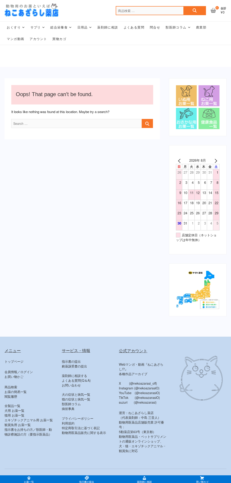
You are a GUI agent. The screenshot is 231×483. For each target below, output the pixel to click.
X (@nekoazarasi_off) (138, 383)
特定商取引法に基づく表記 (81, 428)
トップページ (14, 361)
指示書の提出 (71, 361)
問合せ (155, 27)
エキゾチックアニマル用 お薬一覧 (29, 420)
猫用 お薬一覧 (14, 415)
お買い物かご (14, 376)
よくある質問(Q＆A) (76, 380)
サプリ (35, 27)
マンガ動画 (15, 39)
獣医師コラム (176, 27)
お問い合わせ (71, 385)
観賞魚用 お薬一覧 (18, 424)
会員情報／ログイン (19, 371)
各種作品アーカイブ (133, 374)
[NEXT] (215, 160)
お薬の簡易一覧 (16, 391)
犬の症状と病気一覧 (76, 394)
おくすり (14, 27)
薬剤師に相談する (74, 375)
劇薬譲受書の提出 (74, 366)
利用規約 (68, 423)
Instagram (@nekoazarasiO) (139, 388)
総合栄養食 (59, 27)
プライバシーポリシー (77, 418)
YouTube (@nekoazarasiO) (139, 393)
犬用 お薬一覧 (14, 410)
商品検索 (11, 387)
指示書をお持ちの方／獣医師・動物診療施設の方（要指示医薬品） (28, 431)
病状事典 (68, 408)
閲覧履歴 (11, 396)
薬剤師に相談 (107, 27)
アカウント (38, 39)
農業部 (201, 27)
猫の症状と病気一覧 (76, 399)
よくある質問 (134, 27)
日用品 (82, 27)
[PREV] (180, 160)
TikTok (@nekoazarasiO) (139, 397)
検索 (194, 10)
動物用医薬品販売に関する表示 (84, 432)
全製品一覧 (12, 405)
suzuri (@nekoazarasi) (138, 402)
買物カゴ (59, 39)
